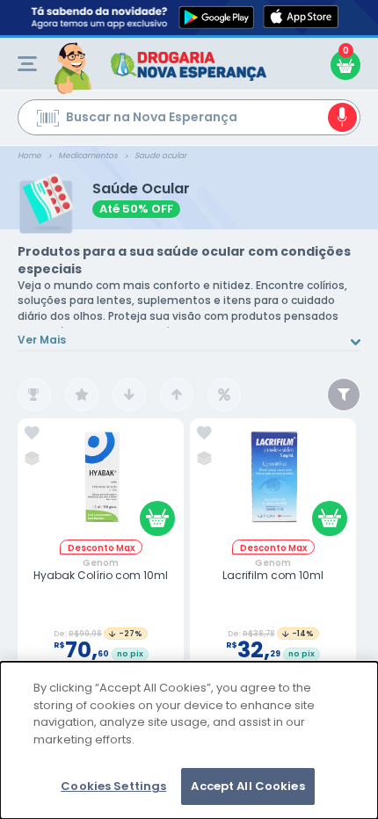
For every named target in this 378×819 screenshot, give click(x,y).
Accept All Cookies (247, 786)
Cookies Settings (113, 786)
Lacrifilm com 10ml (272, 575)
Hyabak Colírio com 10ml (100, 575)
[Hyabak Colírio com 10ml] (101, 483)
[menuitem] (27, 63)
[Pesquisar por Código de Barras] (48, 120)
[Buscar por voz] (342, 117)
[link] (32, 433)
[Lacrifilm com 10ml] (273, 483)
